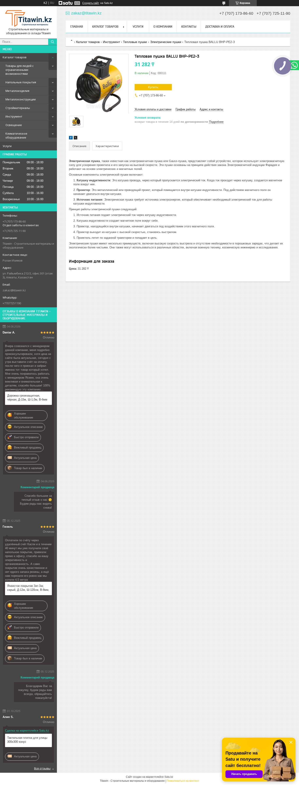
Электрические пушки (165, 42)
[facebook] (71, 138)
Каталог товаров (14, 57)
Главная (76, 26)
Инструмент (13, 116)
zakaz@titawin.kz (14, 290)
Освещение (13, 125)
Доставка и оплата (219, 26)
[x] (75, 138)
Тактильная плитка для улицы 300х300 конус (27, 739)
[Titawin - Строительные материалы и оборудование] (28, 18)
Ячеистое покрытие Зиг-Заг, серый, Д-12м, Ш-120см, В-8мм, (28, 587)
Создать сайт (90, 3)
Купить (153, 87)
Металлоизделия (17, 91)
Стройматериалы (17, 108)
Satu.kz (168, 776)
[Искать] (52, 42)
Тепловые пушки (135, 42)
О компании (162, 26)
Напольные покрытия (20, 82)
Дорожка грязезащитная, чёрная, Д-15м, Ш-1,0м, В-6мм (27, 397)
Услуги (7, 146)
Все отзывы (42, 768)
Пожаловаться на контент (183, 780)
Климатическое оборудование (16, 135)
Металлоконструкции (20, 99)
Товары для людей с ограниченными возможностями (19, 70)
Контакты (188, 26)
